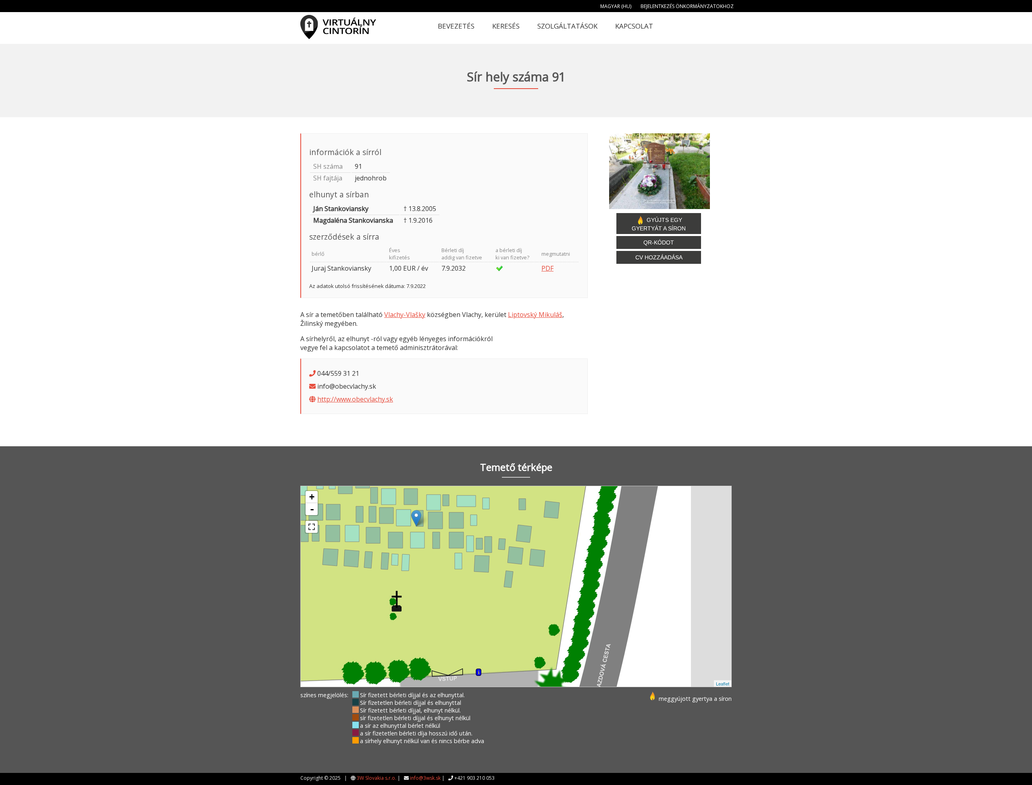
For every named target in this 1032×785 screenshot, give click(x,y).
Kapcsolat (634, 26)
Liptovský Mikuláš (535, 314)
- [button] (312, 509)
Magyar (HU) (615, 6)
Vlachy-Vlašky (404, 314)
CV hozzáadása (658, 257)
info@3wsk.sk (425, 778)
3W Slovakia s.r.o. (376, 778)
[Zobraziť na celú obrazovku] (312, 527)
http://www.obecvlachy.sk (355, 399)
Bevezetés (456, 26)
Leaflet (722, 683)
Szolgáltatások (567, 26)
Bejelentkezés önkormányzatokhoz (687, 6)
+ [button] (311, 497)
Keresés (506, 26)
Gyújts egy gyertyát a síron (659, 224)
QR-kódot (658, 242)
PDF (547, 268)
